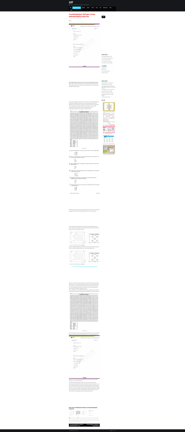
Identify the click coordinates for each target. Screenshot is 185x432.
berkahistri (79, 18)
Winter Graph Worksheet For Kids (107, 56)
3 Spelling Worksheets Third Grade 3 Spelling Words (93, 425)
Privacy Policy (105, 7)
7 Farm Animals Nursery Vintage (107, 61)
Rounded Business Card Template (107, 91)
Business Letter (104, 69)
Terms (110, 7)
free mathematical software (78, 421)
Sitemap (71, 10)
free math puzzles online (85, 420)
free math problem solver (92, 419)
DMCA (100, 7)
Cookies (92, 7)
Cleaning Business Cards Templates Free (108, 89)
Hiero (111, 430)
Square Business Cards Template (107, 84)
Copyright (83, 7)
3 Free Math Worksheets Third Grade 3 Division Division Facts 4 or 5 (76, 425)
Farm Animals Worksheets (106, 71)
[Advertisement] (84, 75)
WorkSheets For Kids (76, 7)
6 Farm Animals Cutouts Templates (107, 62)
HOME (70, 7)
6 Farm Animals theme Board (106, 59)
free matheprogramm (86, 421)
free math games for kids (76, 419)
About (97, 7)
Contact (88, 7)
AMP (71, 2)
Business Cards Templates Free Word (107, 92)
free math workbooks (92, 420)
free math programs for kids (76, 420)
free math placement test (84, 419)
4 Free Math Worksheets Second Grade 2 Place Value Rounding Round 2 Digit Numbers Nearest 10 (109, 87)
